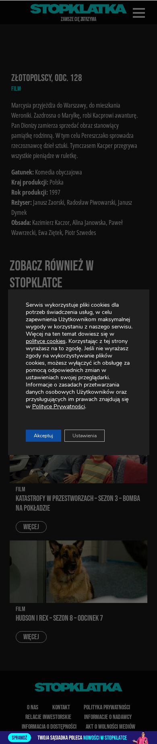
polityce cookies (46, 341)
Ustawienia (84, 435)
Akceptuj (43, 435)
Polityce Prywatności (58, 406)
